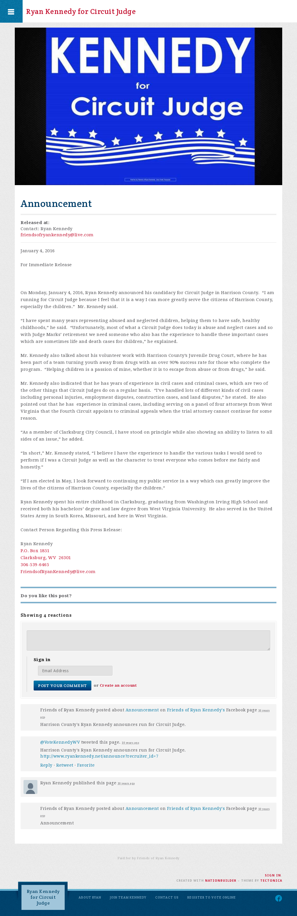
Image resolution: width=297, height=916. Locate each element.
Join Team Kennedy (128, 897)
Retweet (64, 765)
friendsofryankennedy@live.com (57, 234)
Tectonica (271, 881)
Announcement (142, 710)
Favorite (86, 765)
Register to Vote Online (211, 897)
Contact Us (167, 897)
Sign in (273, 875)
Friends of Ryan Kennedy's (196, 710)
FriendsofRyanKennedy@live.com (58, 571)
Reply (46, 765)
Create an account (118, 685)
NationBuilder (220, 881)
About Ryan (90, 897)
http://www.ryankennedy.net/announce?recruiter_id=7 (99, 756)
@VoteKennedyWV (60, 742)
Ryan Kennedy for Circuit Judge (81, 11)
